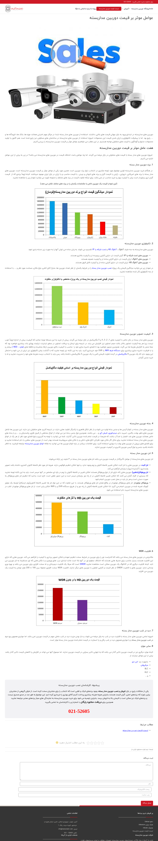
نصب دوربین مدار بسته (102, 268)
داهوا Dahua (149, 822)
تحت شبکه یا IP (99, 249)
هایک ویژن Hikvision (146, 825)
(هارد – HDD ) (18, 347)
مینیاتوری (113, 433)
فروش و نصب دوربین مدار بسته (112, 691)
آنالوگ (121, 249)
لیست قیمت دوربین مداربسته (135, 730)
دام (141, 433)
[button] (76, 8)
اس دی (135, 661)
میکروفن (144, 665)
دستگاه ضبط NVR (112, 350)
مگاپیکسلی (122, 354)
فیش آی (103, 433)
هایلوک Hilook (148, 828)
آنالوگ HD (112, 249)
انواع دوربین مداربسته (34, 443)
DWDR (82, 564)
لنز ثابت (144, 465)
